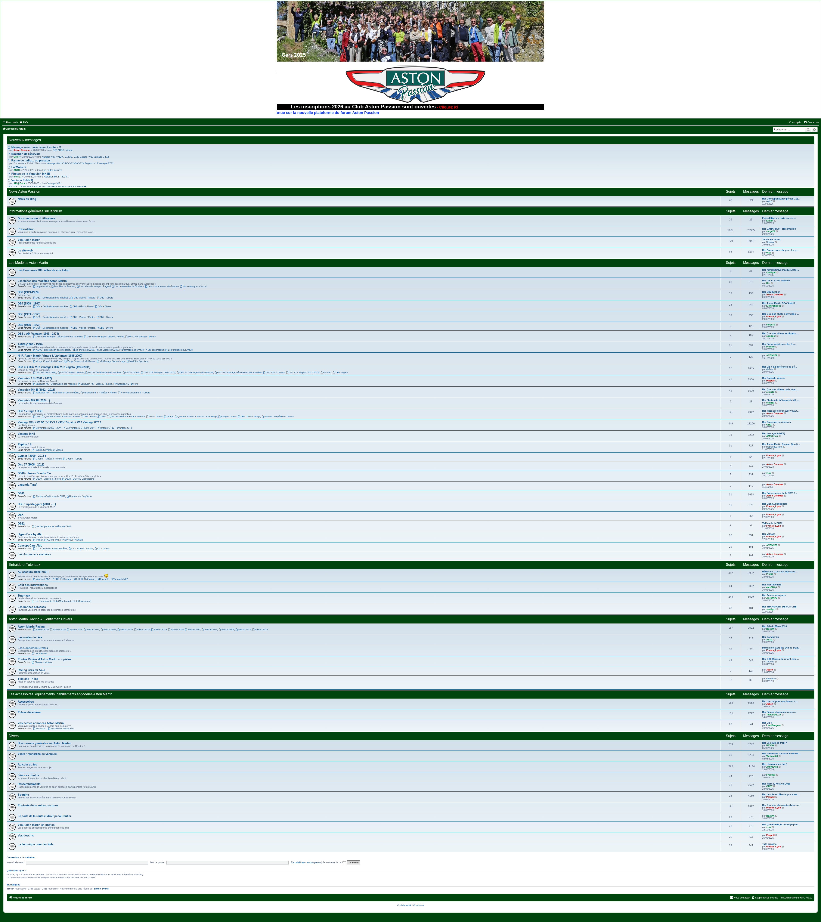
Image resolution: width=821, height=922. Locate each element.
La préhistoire (43, 286)
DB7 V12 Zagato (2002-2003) (304, 372)
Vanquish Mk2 (120, 579)
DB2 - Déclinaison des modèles (52, 297)
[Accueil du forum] (410, 31)
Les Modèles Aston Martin (28, 262)
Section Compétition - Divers (279, 416)
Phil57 (769, 574)
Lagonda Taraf (27, 484)
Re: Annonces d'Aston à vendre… (781, 753)
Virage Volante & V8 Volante (81, 361)
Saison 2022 (109, 629)
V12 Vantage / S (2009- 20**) (80, 428)
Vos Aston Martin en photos (36, 824)
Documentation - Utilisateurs (36, 218)
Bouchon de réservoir (25, 153)
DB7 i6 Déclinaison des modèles (104, 372)
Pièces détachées (29, 712)
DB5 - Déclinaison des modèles (52, 317)
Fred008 (770, 775)
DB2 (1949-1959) (28, 292)
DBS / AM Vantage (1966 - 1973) (38, 333)
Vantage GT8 (125, 428)
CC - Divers (103, 548)
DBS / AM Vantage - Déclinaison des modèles (59, 336)
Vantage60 (772, 756)
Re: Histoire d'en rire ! (774, 764)
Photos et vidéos (43, 662)
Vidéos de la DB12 (772, 523)
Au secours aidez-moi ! (33, 571)
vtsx (768, 252)
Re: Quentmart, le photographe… (781, 824)
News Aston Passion (24, 191)
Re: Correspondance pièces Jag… (781, 198)
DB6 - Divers (106, 328)
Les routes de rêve (52, 170)
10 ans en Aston (771, 239)
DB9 (38, 416)
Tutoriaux (24, 595)
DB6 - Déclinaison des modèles (52, 328)
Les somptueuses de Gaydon (163, 286)
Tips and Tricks (28, 678)
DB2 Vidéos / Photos (84, 297)
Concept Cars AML (30, 545)
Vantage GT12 (106, 428)
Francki (770, 346)
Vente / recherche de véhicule (37, 753)
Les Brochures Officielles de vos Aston (43, 270)
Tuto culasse (769, 844)
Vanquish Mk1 (43, 579)
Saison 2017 (194, 629)
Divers (14, 736)
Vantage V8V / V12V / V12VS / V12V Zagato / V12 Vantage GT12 (75, 156)
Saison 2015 (227, 629)
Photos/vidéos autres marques (38, 805)
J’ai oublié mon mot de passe (306, 862)
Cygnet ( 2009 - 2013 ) (32, 455)
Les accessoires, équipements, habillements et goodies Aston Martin (60, 694)
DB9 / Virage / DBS (30, 411)
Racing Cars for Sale (31, 670)
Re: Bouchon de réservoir (776, 422)
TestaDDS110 (773, 714)
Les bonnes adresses (32, 607)
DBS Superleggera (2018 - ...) (37, 504)
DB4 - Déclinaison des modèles (52, 306)
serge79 (770, 231)
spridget (771, 272)
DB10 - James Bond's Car (34, 473)
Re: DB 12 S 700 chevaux (776, 280)
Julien (769, 669)
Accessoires (26, 701)
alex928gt (771, 587)
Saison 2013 (261, 629)
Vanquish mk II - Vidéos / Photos (100, 392)
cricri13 (770, 392)
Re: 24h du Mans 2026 (774, 626)
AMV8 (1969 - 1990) (30, 344)
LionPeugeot (773, 305)
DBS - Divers (156, 416)
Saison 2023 (92, 629)
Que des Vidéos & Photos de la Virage (197, 416)
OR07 (769, 424)
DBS (103, 416)
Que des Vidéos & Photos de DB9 (62, 416)
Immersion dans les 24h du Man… (781, 647)
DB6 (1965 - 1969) (29, 325)
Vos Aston (41, 728)
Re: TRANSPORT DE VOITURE (779, 606)
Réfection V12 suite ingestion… (780, 571)
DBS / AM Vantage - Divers (142, 336)
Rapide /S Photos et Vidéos (49, 450)
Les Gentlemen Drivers (33, 648)
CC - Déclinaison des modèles (51, 548)
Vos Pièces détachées (62, 728)
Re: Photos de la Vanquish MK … (780, 400)
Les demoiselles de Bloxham (129, 286)
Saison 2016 (210, 629)
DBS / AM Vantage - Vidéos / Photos (105, 336)
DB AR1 (327, 372)
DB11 (21, 493)
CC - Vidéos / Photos (82, 548)
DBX (21, 514)
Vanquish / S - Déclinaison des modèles (56, 384)
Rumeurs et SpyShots (80, 496)
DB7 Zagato (341, 372)
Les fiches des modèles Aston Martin (42, 280)
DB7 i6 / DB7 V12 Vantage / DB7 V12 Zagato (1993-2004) (54, 367)
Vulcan (39, 539)
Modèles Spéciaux (138, 361)
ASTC (769, 639)
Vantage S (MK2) (21, 180)
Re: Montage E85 (771, 584)
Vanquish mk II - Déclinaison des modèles (57, 392)
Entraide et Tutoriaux (24, 564)
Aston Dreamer (774, 294)
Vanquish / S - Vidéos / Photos (96, 384)
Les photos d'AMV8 (84, 350)
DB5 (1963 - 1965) (29, 314)
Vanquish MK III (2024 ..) (56, 176)
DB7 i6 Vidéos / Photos (72, 372)
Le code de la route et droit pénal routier (44, 816)
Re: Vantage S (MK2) (773, 433)
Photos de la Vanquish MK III (30, 173)
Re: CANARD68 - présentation (779, 229)
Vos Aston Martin (29, 239)
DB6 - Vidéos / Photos (83, 328)
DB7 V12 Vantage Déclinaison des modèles (239, 372)
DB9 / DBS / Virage (62, 150)
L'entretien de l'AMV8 (133, 350)
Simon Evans (101, 888)
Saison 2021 (126, 629)
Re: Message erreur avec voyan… (780, 410)
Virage (170, 416)
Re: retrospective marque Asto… (780, 270)
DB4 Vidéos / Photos (83, 306)
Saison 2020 (143, 629)
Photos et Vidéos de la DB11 (50, 496)
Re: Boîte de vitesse (773, 378)
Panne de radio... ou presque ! (31, 160)
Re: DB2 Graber (771, 292)
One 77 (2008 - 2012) (31, 464)
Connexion (13, 857)
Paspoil (770, 380)
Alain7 (769, 201)
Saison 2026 (42, 629)
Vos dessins (26, 835)
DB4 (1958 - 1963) (29, 303)
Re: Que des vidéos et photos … (780, 333)
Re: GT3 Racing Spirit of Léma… (780, 659)
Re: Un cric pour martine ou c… (780, 701)
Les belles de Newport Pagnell (95, 286)
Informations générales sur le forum (35, 211)
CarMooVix (18, 167)
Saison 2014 (244, 629)
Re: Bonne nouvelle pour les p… (780, 250)
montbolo (771, 678)
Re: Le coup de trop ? (774, 743)
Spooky (770, 242)
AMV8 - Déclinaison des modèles (53, 350)
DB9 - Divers (90, 416)
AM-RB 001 (53, 539)
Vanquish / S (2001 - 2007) (35, 378)
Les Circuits (41, 653)
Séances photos (28, 775)
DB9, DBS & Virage (85, 579)
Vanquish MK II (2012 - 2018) (36, 389)
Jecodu (770, 661)
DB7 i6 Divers (132, 372)
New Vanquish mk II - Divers (135, 392)
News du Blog (27, 199)
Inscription (28, 857)
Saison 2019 (160, 629)
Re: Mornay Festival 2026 (776, 783)
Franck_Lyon (773, 316)
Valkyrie (67, 539)
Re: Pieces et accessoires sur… (779, 712)
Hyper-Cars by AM (29, 534)
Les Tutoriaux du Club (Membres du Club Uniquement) (63, 601)
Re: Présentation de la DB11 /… (779, 493)
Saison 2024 (76, 629)
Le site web (25, 250)
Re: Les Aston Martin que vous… (780, 794)
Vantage (67, 579)
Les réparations (156, 350)
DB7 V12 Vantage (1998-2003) (159, 372)
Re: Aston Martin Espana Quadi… (781, 444)
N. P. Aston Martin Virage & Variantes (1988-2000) (50, 355)
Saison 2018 (177, 629)
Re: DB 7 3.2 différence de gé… (779, 366)
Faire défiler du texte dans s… (779, 218)
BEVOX (770, 629)
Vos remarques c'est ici (195, 286)
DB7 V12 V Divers (275, 372)
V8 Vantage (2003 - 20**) (49, 428)
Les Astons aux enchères (34, 554)
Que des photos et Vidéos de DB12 (53, 526)
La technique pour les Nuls (35, 844)
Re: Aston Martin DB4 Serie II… (779, 303)
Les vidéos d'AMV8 (108, 350)
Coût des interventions (33, 585)
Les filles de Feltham (64, 286)
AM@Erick (772, 436)
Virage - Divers (229, 416)
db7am (769, 369)
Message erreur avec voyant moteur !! (35, 147)
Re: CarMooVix (770, 637)
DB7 (57, 579)
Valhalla (79, 539)
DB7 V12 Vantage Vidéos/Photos (196, 372)
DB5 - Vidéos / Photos (83, 317)
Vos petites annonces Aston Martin (41, 723)
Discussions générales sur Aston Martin (44, 743)
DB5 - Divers (106, 317)
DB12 (21, 523)
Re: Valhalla (768, 534)
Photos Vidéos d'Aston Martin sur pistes (44, 659)
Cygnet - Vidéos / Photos (49, 458)
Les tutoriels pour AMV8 (180, 350)
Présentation (26, 229)
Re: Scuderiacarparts (774, 595)
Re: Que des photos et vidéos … (780, 314)
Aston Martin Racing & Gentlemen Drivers (40, 619)
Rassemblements (29, 784)
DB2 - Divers (106, 297)
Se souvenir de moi (333, 862)
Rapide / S (24, 444)
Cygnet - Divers (74, 458)
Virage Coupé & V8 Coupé (49, 361)
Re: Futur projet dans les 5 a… (779, 344)
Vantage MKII (54, 183)
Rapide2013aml (774, 446)
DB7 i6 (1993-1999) (46, 372)
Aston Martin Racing (31, 626)
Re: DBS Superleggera (774, 503)
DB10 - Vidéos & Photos (48, 478)
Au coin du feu (27, 764)
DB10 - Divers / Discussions (80, 478)
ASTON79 (771, 355)
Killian (769, 220)
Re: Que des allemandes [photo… (781, 805)
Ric (768, 283)
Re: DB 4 (767, 722)
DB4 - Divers (104, 306)
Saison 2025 (59, 629)
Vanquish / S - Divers (127, 384)
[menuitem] (23, 122)
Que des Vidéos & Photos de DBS (127, 416)
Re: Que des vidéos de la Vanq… (780, 389)
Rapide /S (104, 579)
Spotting (23, 794)
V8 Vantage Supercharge (113, 361)
